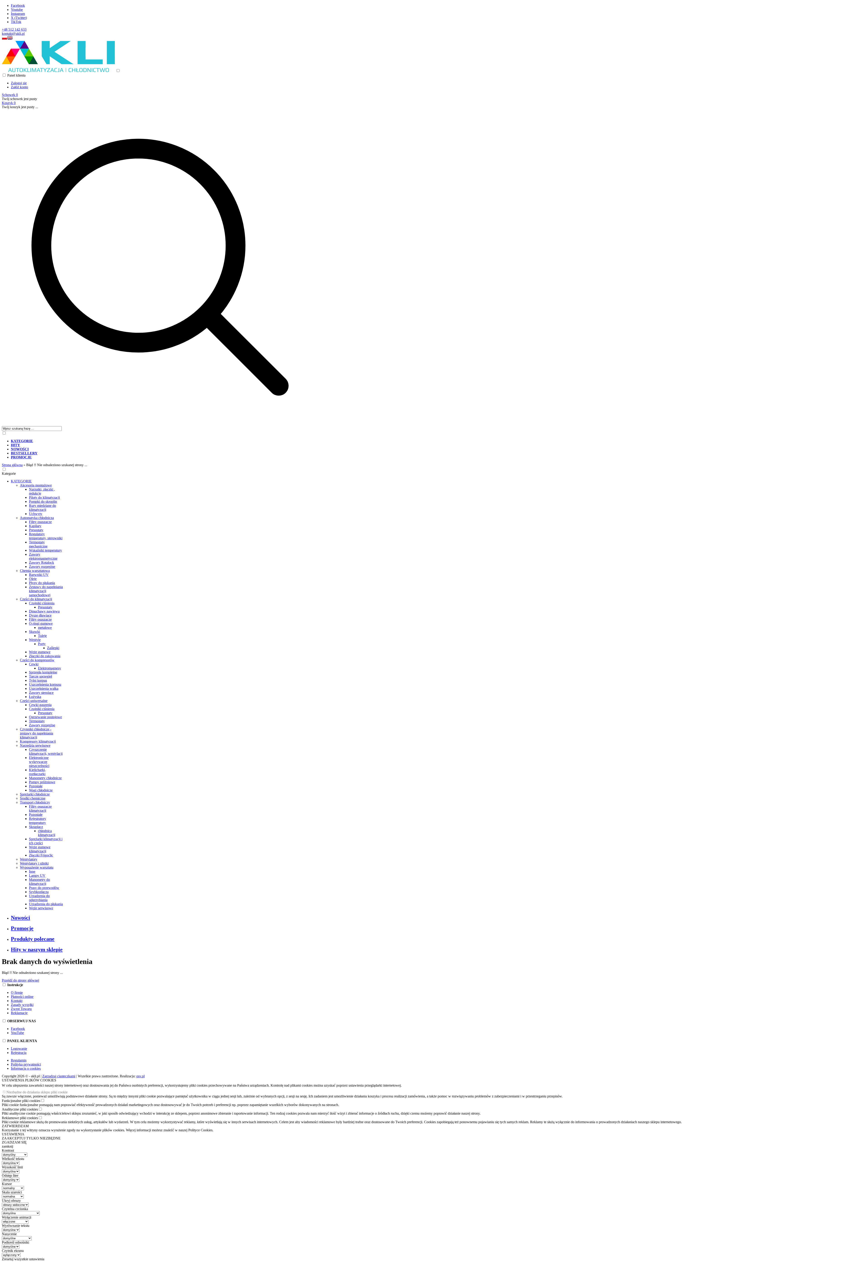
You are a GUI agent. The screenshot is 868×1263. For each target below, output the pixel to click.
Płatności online (22, 997)
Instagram (18, 14)
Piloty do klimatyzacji (44, 497)
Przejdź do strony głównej (20, 980)
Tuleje (42, 636)
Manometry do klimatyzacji (39, 882)
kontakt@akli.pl (13, 33)
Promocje (22, 928)
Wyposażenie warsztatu (36, 867)
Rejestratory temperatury (37, 821)
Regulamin (18, 1060)
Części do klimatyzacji (36, 599)
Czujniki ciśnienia (41, 603)
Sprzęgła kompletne (43, 672)
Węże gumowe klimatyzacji (39, 849)
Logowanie (19, 1048)
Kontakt (16, 1001)
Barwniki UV (39, 575)
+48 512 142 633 (14, 29)
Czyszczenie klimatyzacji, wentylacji (46, 751)
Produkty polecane (32, 939)
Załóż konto (19, 87)
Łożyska (35, 697)
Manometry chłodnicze (45, 778)
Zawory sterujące (41, 693)
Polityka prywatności (26, 1064)
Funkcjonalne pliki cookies (21, 1101)
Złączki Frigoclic (41, 855)
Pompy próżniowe (42, 782)
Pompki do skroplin (43, 501)
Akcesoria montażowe (36, 485)
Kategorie (9, 473)
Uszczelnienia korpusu (45, 684)
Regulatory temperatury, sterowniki (45, 536)
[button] (4, 39)
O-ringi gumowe (41, 623)
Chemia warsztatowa (35, 571)
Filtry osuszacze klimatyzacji (40, 808)
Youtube (17, 10)
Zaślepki (53, 648)
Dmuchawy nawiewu (44, 611)
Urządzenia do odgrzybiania (39, 898)
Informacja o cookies (26, 1068)
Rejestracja (18, 1053)
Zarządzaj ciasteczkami (58, 1076)
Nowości (20, 918)
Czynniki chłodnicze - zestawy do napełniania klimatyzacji (36, 733)
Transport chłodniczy (35, 802)
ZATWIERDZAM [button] (15, 1126)
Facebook (18, 5)
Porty (42, 644)
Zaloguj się (19, 83)
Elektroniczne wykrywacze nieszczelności (39, 762)
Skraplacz (36, 827)
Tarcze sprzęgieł (40, 676)
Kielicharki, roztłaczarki (37, 772)
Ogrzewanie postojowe (45, 717)
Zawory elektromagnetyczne (43, 556)
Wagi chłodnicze (41, 790)
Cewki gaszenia (40, 705)
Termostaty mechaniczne (38, 544)
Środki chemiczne (32, 798)
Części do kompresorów (37, 660)
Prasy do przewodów (44, 888)
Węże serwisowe (41, 908)
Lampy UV (37, 875)
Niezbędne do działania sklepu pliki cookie (37, 1092)
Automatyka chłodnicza (37, 518)
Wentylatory (28, 859)
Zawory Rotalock (41, 562)
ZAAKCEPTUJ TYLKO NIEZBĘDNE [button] (31, 1138)
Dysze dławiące (40, 615)
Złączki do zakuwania (44, 656)
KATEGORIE (21, 481)
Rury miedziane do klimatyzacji (42, 508)
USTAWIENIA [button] (13, 1134)
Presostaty (36, 530)
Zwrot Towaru (21, 1009)
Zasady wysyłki (22, 1005)
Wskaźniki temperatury (45, 550)
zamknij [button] (7, 1146)
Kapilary (35, 526)
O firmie (17, 992)
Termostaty (37, 721)
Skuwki (34, 632)
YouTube (17, 1033)
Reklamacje (19, 1013)
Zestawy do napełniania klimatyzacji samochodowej (46, 591)
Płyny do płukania (42, 583)
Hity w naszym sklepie (37, 949)
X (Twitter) (19, 18)
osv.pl (140, 1076)
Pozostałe (35, 786)
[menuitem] (164, 441)
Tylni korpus (38, 680)
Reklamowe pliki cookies (20, 1118)
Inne (32, 871)
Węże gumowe (39, 652)
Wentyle (35, 640)
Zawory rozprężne (42, 566)
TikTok (16, 22)
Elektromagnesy (49, 668)
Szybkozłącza (39, 892)
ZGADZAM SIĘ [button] (14, 1142)
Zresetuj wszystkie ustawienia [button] (23, 1259)
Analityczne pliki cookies (20, 1109)
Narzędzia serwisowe (35, 745)
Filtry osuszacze (40, 522)
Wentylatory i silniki (34, 863)
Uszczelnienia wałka (43, 688)
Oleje (33, 579)
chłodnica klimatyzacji (46, 833)
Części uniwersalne (33, 701)
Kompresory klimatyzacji (38, 741)
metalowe (45, 627)
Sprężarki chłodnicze (35, 794)
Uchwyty (35, 514)
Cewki (33, 664)
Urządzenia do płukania (46, 904)
